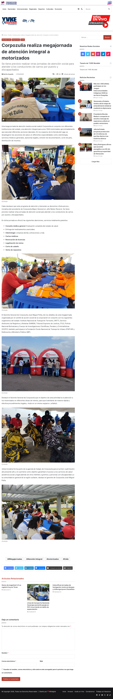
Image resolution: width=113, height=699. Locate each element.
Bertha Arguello (8, 74)
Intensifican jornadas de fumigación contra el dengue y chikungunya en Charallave (63, 587)
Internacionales (22, 9)
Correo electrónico (9, 661)
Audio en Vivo (79, 691)
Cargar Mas (95, 161)
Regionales (33, 9)
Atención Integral (34, 559)
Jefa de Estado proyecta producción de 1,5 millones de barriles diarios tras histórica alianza (101, 133)
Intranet (70, 691)
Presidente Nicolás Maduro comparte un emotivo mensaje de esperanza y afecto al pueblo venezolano (101, 118)
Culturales (49, 9)
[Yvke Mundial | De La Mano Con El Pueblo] (19, 21)
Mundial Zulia (6, 39)
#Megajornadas (15, 559)
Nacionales (11, 9)
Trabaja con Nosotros (103, 691)
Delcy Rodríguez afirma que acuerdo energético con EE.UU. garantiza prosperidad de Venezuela (102, 149)
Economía (58, 9)
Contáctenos (90, 691)
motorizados (53, 559)
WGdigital (52, 691)
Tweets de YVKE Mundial (88, 69)
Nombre (5, 653)
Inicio (4, 9)
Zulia (9, 35)
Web (41, 661)
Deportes (41, 9)
